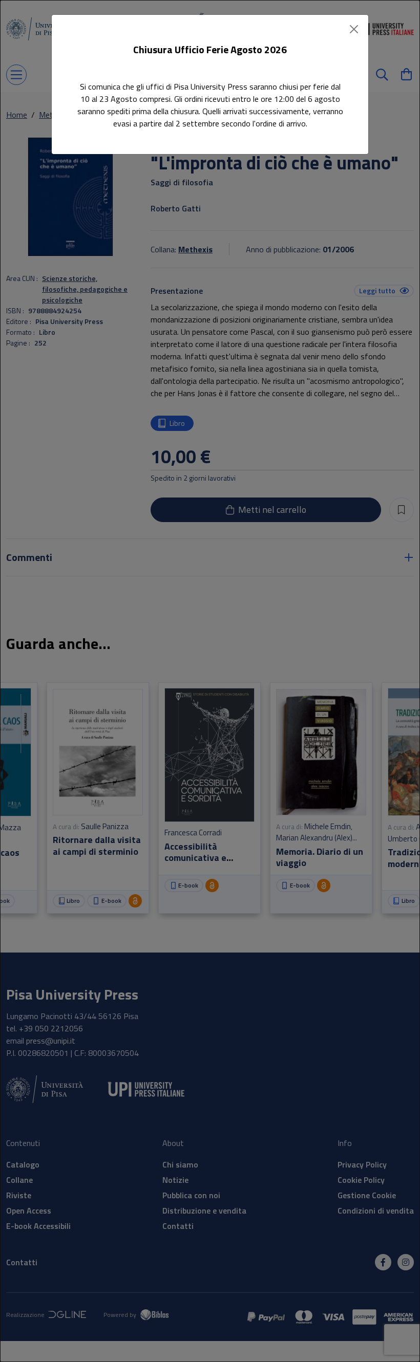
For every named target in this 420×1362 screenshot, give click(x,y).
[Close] (354, 29)
